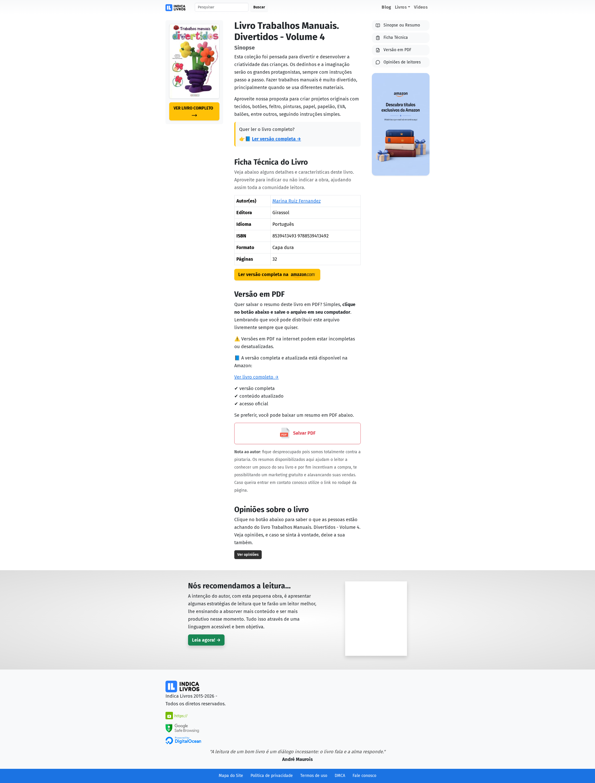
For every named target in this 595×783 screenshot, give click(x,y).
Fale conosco (364, 775)
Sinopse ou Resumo (401, 25)
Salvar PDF (304, 433)
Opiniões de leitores (402, 62)
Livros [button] (401, 7)
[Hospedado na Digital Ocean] (183, 740)
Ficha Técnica (395, 37)
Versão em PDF (397, 49)
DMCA (340, 775)
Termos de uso (313, 775)
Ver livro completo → (256, 377)
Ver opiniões (248, 554)
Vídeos (421, 7)
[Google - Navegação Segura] (182, 727)
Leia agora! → (206, 640)
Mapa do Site (231, 775)
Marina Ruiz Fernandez (296, 201)
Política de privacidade (272, 775)
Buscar (259, 7)
